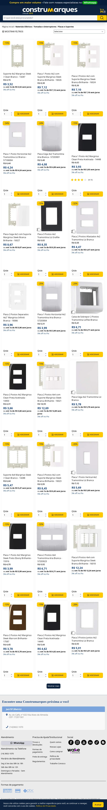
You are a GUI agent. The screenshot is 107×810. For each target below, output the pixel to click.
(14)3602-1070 (16, 727)
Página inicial (8, 26)
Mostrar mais (53, 686)
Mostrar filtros (14, 31)
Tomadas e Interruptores (45, 26)
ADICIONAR (24, 114)
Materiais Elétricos (24, 26)
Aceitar (98, 804)
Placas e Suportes (66, 26)
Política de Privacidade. (46, 806)
